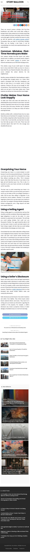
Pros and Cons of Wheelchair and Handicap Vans (15, 327)
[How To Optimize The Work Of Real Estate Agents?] (4, 376)
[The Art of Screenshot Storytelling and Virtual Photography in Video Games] (15, 414)
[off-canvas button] (2, 2)
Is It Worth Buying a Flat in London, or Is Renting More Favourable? (18, 362)
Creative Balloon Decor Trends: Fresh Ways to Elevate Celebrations (14, 455)
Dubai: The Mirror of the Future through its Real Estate (19, 356)
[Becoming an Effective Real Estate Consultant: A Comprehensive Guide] (4, 344)
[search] (28, 2)
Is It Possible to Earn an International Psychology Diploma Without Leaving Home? (13, 403)
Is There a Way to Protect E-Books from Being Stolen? (13, 438)
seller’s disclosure (17, 289)
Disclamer (15, 548)
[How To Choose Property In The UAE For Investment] (4, 351)
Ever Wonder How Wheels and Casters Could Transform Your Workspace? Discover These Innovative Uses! (13, 471)
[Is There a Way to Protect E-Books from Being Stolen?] (15, 432)
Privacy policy (9, 548)
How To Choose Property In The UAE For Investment (18, 350)
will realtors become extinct (21, 39)
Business (5, 435)
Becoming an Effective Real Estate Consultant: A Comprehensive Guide (18, 343)
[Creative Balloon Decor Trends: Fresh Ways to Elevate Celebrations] (15, 449)
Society (5, 399)
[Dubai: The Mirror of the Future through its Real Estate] (4, 357)
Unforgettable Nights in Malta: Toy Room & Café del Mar (15, 527)
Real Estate (5, 13)
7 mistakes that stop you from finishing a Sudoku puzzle (14, 536)
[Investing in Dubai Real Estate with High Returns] (4, 370)
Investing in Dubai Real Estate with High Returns (18, 369)
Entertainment (6, 418)
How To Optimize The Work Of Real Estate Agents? (19, 375)
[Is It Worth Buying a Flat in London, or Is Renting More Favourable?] (4, 363)
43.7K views (11, 21)
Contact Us (21, 548)
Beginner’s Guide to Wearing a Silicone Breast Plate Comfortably (14, 532)
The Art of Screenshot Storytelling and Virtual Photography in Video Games (13, 420)
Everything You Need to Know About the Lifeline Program (15, 332)
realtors (17, 60)
